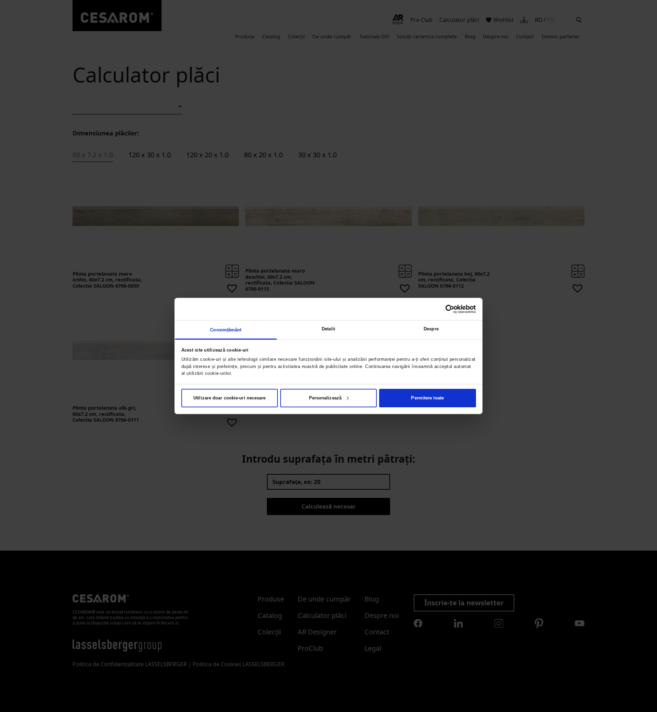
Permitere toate (427, 397)
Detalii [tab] (328, 328)
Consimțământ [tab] (225, 329)
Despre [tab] (431, 328)
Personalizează (325, 397)
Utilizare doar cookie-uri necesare (229, 397)
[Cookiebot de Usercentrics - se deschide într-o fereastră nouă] (446, 308)
